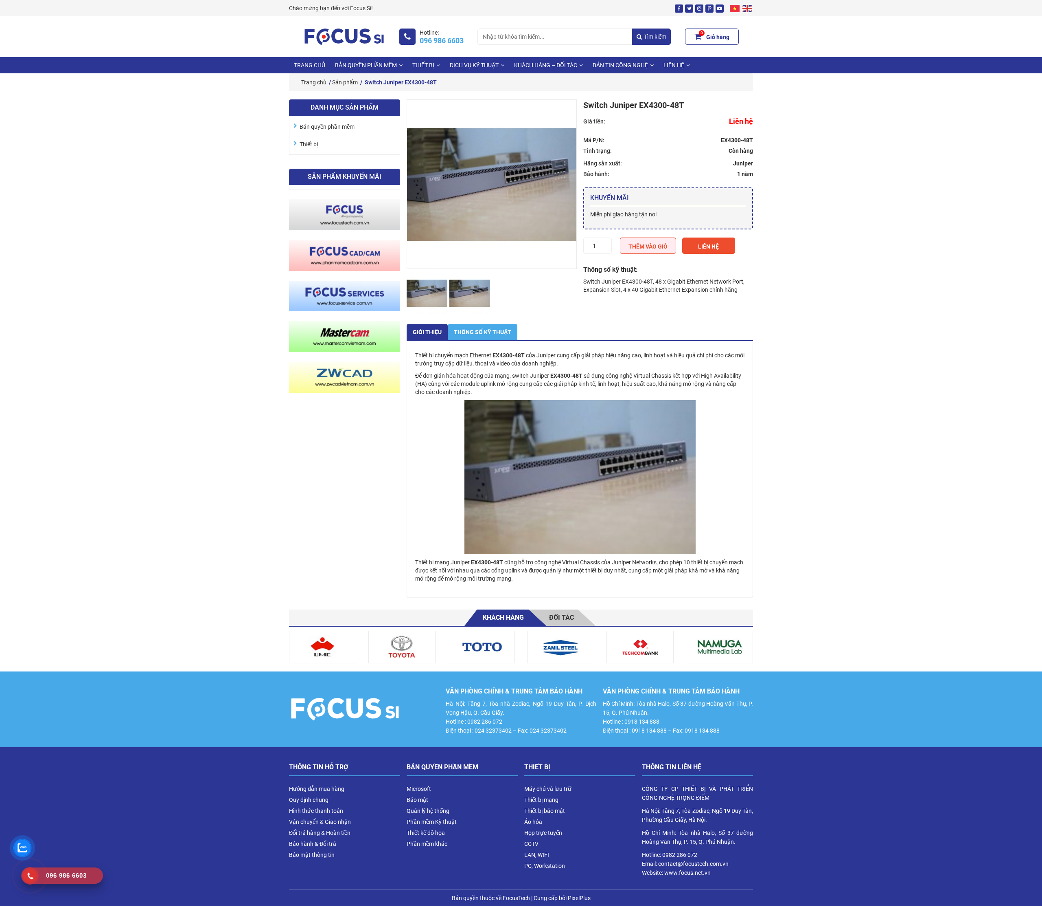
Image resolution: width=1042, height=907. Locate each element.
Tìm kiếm (655, 36)
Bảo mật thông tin (312, 855)
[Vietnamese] (735, 8)
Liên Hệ (673, 65)
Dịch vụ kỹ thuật (474, 65)
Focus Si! (361, 8)
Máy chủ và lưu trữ (547, 789)
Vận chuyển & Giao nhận (320, 822)
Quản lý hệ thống (428, 811)
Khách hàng (503, 617)
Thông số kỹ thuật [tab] (482, 332)
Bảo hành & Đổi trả (312, 844)
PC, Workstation (544, 866)
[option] (322, 647)
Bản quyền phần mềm (366, 65)
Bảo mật (417, 800)
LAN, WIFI (536, 855)
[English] (747, 8)
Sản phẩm (345, 82)
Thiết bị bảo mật (544, 811)
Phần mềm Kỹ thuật (432, 822)
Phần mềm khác (427, 844)
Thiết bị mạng (541, 800)
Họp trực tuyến (543, 833)
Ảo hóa (533, 822)
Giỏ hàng (715, 35)
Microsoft (419, 789)
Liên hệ (708, 246)
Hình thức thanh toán (316, 811)
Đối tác (561, 617)
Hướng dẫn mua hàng (316, 789)
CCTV (531, 844)
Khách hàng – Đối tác (545, 65)
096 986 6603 (442, 41)
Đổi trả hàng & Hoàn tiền (319, 833)
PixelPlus (579, 898)
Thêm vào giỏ (648, 246)
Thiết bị (423, 65)
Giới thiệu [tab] (427, 332)
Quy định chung (308, 800)
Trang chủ (309, 65)
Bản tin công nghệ (620, 65)
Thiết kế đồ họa (426, 833)
